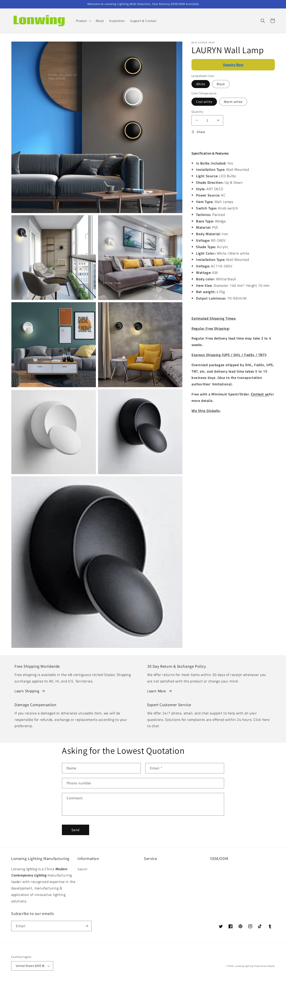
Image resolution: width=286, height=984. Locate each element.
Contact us (260, 394)
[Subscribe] (86, 926)
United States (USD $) (30, 965)
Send (76, 829)
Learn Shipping (27, 691)
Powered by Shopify (264, 966)
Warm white (233, 101)
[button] (83, 20)
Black (221, 84)
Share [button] (201, 131)
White (200, 84)
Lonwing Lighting (244, 966)
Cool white (204, 101)
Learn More (156, 691)
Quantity (197, 111)
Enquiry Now (233, 64)
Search (83, 869)
